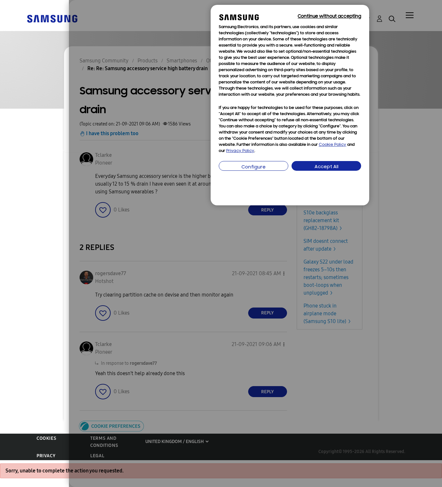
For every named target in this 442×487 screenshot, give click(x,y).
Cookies (46, 438)
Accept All (326, 167)
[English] (52, 18)
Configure (253, 167)
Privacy (46, 456)
